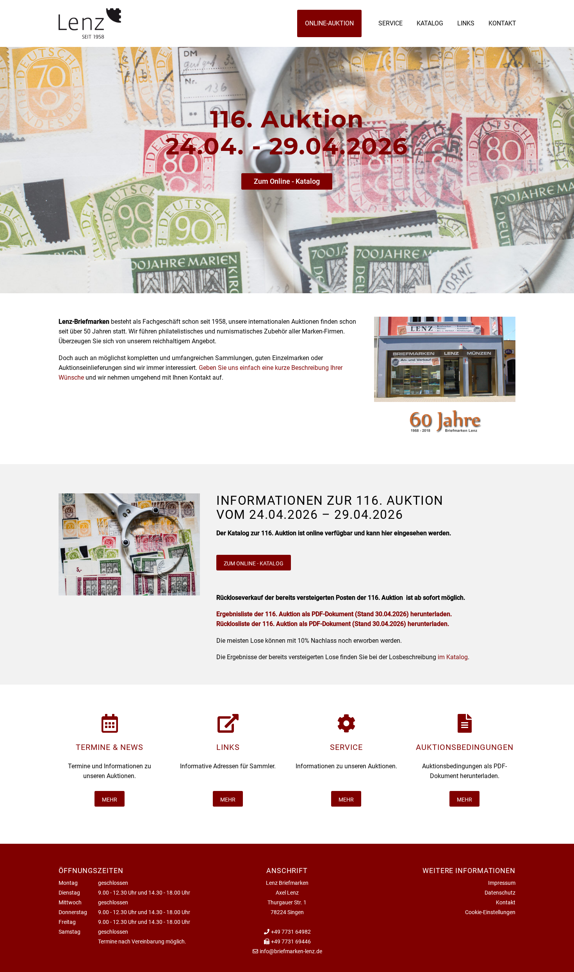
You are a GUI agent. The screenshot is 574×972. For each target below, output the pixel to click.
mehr (109, 799)
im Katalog (453, 657)
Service (390, 23)
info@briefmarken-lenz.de (291, 951)
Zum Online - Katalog (287, 181)
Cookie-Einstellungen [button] (490, 912)
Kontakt (502, 23)
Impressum (501, 883)
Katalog (430, 23)
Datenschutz (500, 893)
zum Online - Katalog (253, 563)
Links (465, 23)
